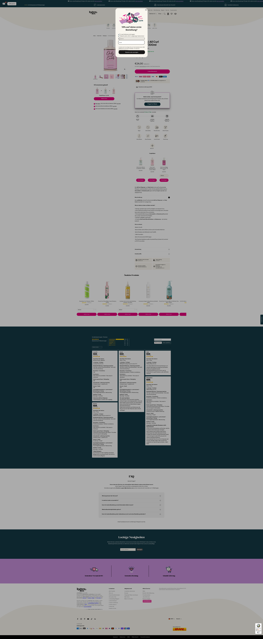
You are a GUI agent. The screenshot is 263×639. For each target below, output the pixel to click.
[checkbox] (132, 38)
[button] (146, 10)
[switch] (258, 632)
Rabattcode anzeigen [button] (131, 52)
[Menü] (261, 624)
